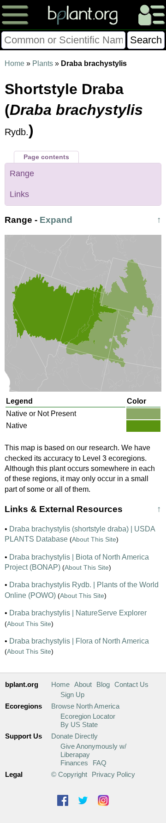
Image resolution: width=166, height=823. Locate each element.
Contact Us (131, 684)
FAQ (100, 763)
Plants (42, 63)
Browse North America (85, 706)
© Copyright (69, 774)
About (83, 684)
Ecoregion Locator (87, 716)
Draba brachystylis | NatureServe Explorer (78, 613)
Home (14, 63)
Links (19, 194)
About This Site (94, 539)
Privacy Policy (113, 774)
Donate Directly (74, 736)
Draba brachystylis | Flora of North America (79, 641)
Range (22, 173)
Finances (74, 763)
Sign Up (72, 694)
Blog (103, 684)
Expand (56, 220)
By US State (79, 724)
